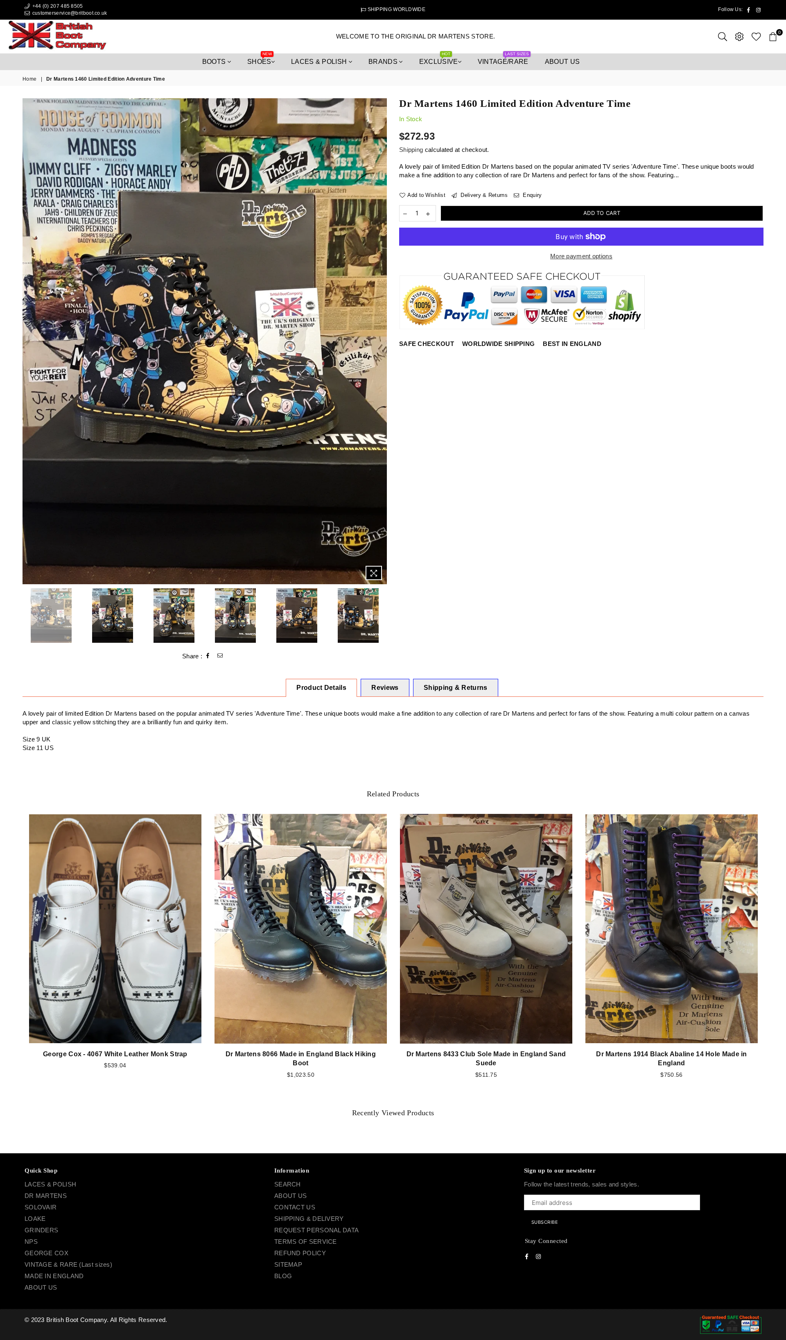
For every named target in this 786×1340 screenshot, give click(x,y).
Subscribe (442, 683)
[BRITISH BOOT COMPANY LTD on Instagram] (400, 705)
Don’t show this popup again (397, 721)
